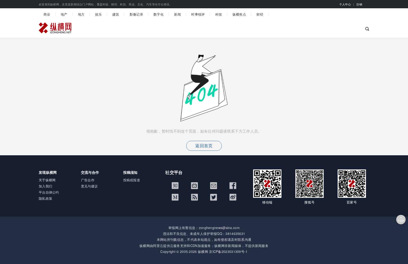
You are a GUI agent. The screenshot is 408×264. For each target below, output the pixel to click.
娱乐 (98, 14)
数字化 (158, 14)
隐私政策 (45, 198)
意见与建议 (89, 186)
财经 (259, 14)
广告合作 (87, 179)
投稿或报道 (131, 179)
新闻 (177, 14)
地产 (64, 14)
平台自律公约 (49, 192)
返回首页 (203, 145)
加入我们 (45, 186)
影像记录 (136, 14)
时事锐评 (198, 14)
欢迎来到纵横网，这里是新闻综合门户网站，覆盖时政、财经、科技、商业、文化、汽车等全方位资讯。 (105, 4)
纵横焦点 (239, 14)
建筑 (115, 14)
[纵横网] (55, 29)
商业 (46, 14)
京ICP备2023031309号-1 (228, 251)
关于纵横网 (47, 179)
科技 (218, 14)
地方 (81, 14)
